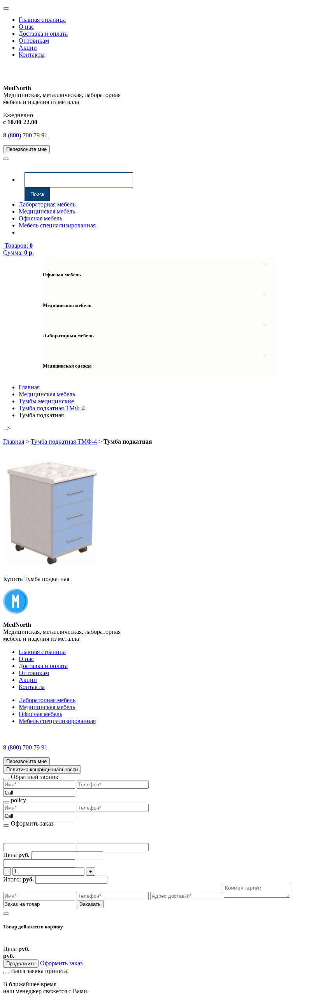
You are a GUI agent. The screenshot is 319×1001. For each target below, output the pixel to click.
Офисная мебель (40, 218)
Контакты (32, 54)
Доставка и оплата (43, 33)
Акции (28, 47)
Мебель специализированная (57, 225)
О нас (26, 26)
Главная (13, 441)
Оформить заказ (61, 963)
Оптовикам (34, 40)
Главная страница (42, 19)
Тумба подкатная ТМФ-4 (64, 441)
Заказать (90, 904)
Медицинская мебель (47, 211)
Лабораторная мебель (47, 204)
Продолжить (20, 963)
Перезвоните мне (26, 149)
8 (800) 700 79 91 (25, 135)
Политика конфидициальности (42, 769)
